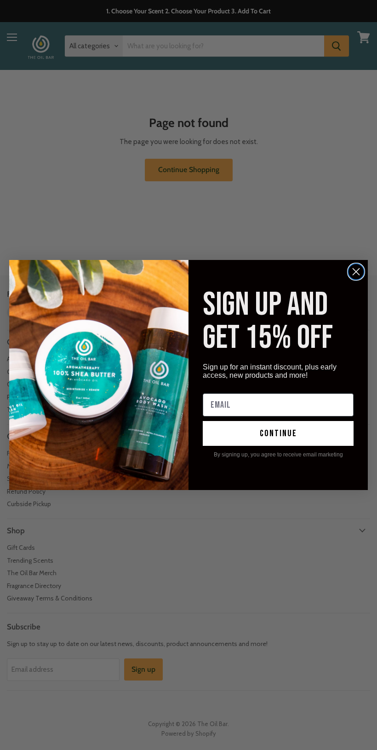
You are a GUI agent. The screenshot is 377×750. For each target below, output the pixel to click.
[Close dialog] (356, 272)
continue (278, 433)
